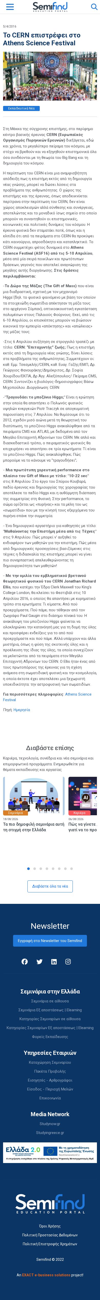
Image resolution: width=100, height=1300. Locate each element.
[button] (28, 868)
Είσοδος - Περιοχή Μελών (50, 1089)
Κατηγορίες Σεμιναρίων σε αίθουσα (50, 1019)
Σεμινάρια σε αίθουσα (50, 1001)
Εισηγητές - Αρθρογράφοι (50, 1080)
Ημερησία (22, 710)
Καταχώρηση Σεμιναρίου (50, 1062)
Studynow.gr (50, 1124)
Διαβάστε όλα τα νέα (50, 886)
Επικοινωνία (50, 1098)
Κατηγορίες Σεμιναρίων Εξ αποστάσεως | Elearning (50, 1028)
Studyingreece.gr (50, 1132)
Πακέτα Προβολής (50, 1071)
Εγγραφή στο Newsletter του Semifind (50, 940)
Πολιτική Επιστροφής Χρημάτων (50, 1244)
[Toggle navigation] (10, 7)
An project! (50, 1275)
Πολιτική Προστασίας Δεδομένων (50, 1235)
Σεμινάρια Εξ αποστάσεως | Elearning (50, 1010)
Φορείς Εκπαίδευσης (50, 1036)
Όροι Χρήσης (50, 1226)
